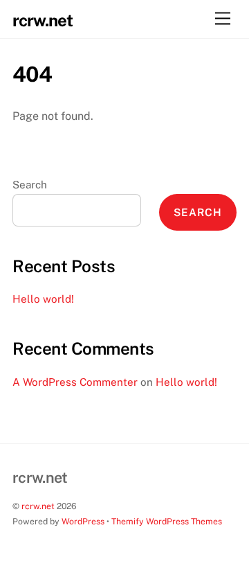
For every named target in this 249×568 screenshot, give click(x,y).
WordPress (83, 521)
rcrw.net (38, 506)
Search (29, 184)
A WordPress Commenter (75, 382)
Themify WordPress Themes (166, 521)
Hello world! (43, 299)
